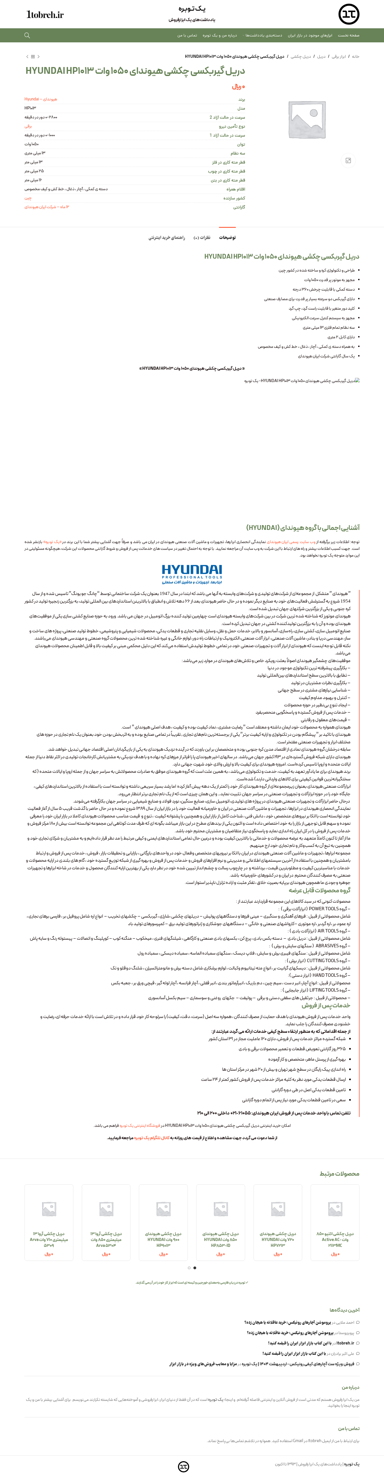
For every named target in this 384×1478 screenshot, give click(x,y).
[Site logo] (349, 14)
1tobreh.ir (345, 1343)
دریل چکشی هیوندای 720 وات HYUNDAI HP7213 (278, 1240)
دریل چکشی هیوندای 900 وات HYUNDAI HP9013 (163, 1240)
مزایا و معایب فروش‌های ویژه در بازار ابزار (203, 1364)
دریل (321, 57)
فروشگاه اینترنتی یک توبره (139, 1126)
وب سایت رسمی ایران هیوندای (291, 542)
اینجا (347, 1406)
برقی (28, 126)
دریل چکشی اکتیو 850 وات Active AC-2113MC (335, 1240)
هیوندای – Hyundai (40, 99)
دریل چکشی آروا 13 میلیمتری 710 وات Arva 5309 (49, 1240)
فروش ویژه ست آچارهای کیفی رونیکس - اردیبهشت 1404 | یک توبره (298, 1364)
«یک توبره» (52, 542)
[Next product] (27, 57)
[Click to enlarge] (348, 160)
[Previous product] (38, 57)
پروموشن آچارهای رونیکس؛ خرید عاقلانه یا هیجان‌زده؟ (287, 1323)
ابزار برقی (339, 57)
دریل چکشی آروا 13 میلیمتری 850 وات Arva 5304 (106, 1240)
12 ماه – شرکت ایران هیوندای (46, 207)
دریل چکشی (301, 57)
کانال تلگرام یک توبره (152, 1138)
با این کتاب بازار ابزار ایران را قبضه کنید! (300, 1344)
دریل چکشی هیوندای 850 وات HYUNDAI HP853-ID (220, 1240)
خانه (356, 57)
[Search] (27, 35)
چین (28, 198)
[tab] (227, 235)
